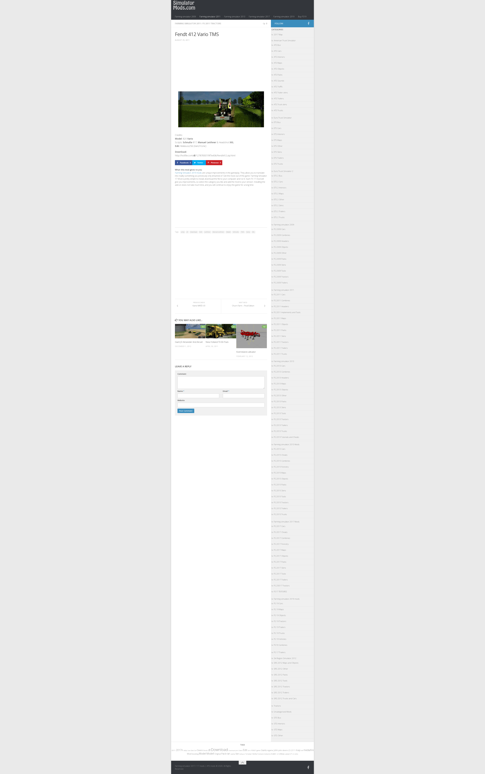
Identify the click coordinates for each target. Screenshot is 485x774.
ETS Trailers (279, 158)
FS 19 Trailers (279, 627)
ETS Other (278, 146)
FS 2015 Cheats (280, 455)
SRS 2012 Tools (280, 680)
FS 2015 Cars (279, 449)
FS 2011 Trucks (280, 354)
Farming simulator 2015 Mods (286, 444)
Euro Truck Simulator (283, 117)
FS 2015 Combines (282, 461)
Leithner (207, 232)
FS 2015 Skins (280, 490)
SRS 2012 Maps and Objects (286, 663)
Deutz (205, 750)
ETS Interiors (279, 134)
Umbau (282, 754)
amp (182, 232)
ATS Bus (277, 45)
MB (302, 750)
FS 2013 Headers (281, 377)
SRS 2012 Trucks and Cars (285, 698)
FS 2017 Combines (282, 538)
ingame (270, 750)
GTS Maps (278, 729)
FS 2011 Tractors (212, 23)
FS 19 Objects (280, 615)
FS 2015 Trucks (280, 514)
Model (228, 232)
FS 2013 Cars (279, 366)
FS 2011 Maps (280, 318)
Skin (237, 753)
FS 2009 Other (280, 253)
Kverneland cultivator (246, 351)
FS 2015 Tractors (281, 502)
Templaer (248, 754)
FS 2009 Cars (279, 229)
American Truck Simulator (285, 40)
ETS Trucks (278, 164)
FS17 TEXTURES (280, 591)
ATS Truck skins (280, 104)
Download (193, 232)
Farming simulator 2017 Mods (286, 521)
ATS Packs (278, 74)
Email (226, 391)
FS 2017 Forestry (281, 544)
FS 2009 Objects (281, 247)
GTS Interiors (279, 723)
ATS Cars (277, 51)
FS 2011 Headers (281, 306)
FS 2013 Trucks (280, 431)
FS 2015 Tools (280, 496)
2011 (173, 750)
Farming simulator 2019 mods (287, 599)
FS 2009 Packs (280, 259)
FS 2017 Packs (280, 562)
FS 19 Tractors (280, 621)
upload (287, 754)
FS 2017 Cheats (280, 532)
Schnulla (236, 232)
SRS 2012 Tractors (282, 686)
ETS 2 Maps (279, 193)
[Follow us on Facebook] (308, 23)
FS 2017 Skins (280, 567)
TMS (242, 232)
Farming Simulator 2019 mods (188, 172)
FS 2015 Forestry (281, 466)
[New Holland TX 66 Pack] (221, 331)
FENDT (253, 750)
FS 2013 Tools (280, 413)
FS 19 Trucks (279, 633)
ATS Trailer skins (281, 92)
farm (249, 750)
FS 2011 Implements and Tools (287, 312)
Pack (223, 753)
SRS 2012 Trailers (281, 692)
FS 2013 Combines (282, 371)
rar (228, 753)
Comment (181, 374)
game (258, 750)
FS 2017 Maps (280, 550)
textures (267, 754)
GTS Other (278, 735)
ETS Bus (277, 122)
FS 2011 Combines (282, 300)
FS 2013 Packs (280, 401)
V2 (293, 754)
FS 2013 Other (280, 395)
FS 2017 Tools (280, 573)
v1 (291, 754)
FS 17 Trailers (279, 652)
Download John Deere (235, 750)
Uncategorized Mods (283, 711)
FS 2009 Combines (282, 235)
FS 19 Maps (279, 609)
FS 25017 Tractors (282, 585)
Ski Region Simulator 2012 (285, 658)
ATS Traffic (278, 86)
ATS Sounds (279, 80)
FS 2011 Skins (280, 336)
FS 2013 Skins (280, 407)
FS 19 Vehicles (280, 639)
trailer (273, 754)
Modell (210, 753)
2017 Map (278, 34)
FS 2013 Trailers (281, 425)
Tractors (277, 705)
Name (180, 391)
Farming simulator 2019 (283, 16)
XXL (253, 232)
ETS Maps (278, 140)
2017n (179, 750)
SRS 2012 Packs (281, 674)
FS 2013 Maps (280, 383)
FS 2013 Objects (281, 389)
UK (277, 754)
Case (188, 750)
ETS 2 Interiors (280, 187)
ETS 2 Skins (279, 205)
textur (255, 754)
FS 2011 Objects (281, 324)
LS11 (293, 750)
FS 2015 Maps (280, 472)
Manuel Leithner (218, 232)
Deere (200, 750)
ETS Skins (278, 152)
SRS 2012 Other (281, 668)
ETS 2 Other (279, 199)
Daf (195, 750)
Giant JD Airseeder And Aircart (189, 341)
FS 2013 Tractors (281, 419)
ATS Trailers (279, 98)
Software (242, 754)
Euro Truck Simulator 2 (283, 171)
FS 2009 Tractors (281, 276)
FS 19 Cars (278, 603)
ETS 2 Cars (278, 181)
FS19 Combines (280, 645)
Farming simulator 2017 (259, 16)
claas (192, 750)
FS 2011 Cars (279, 294)
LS (289, 750)
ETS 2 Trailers (279, 211)
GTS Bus (277, 717)
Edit (200, 232)
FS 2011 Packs (280, 330)
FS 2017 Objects (281, 556)
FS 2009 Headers (281, 241)
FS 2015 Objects (281, 478)
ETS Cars (277, 128)
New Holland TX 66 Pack (217, 341)
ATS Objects (279, 68)
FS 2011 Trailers (281, 348)
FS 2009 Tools (280, 270)
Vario (248, 232)
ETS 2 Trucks (279, 217)
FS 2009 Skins (280, 265)
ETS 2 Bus (278, 175)
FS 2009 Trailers (281, 282)
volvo (296, 754)
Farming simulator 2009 (185, 16)
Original (218, 754)
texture (261, 754)
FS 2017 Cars (279, 526)
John (276, 750)
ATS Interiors (279, 57)
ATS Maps (278, 63)
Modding (195, 754)
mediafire (309, 750)
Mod (189, 753)
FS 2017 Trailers (281, 579)
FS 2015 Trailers (281, 508)
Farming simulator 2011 (210, 16)
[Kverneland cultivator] (251, 336)
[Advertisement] (221, 67)
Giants (264, 750)
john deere (283, 750)
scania (233, 754)
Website (181, 400)
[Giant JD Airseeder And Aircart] (190, 331)
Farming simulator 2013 (234, 16)
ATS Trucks (278, 110)
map (298, 750)
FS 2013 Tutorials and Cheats (286, 437)
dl (187, 232)
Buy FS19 (302, 16)
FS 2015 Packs (280, 484)
